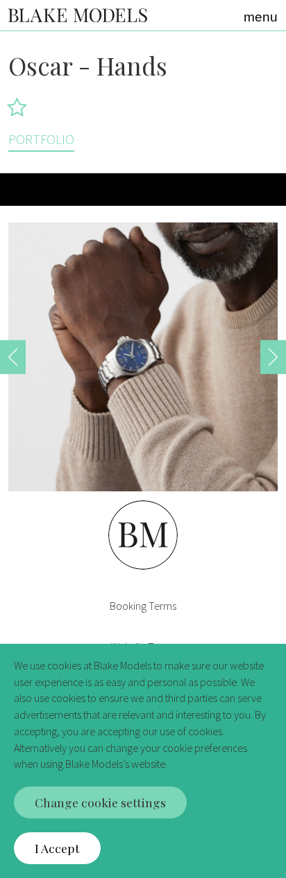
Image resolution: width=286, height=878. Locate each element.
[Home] (143, 596)
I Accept (57, 848)
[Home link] (77, 14)
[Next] (273, 357)
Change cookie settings (100, 802)
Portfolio (41, 139)
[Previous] (13, 357)
